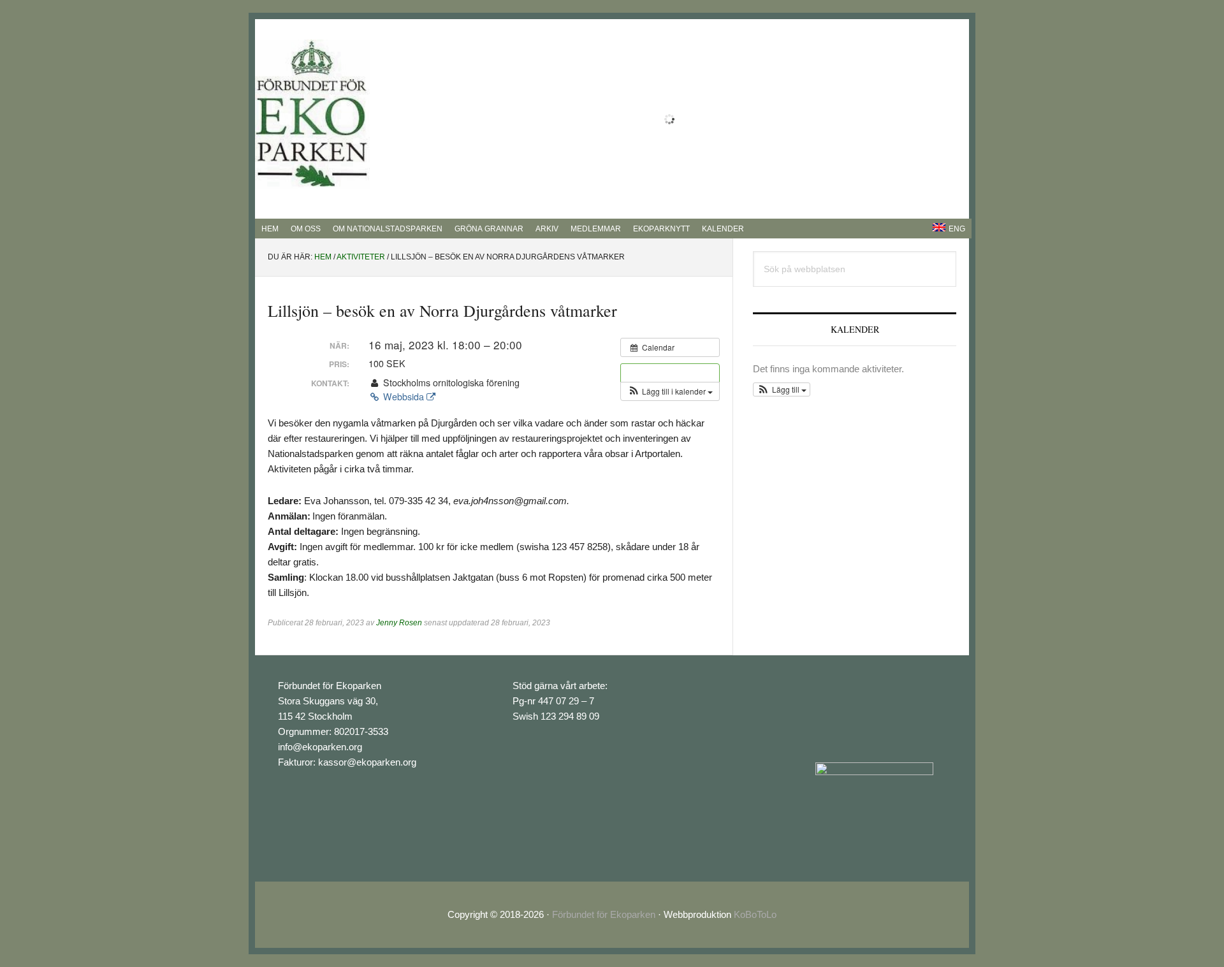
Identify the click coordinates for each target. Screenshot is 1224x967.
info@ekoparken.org (320, 746)
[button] (670, 391)
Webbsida (403, 396)
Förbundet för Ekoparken (603, 914)
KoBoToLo (755, 914)
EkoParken (312, 114)
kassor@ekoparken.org (367, 762)
